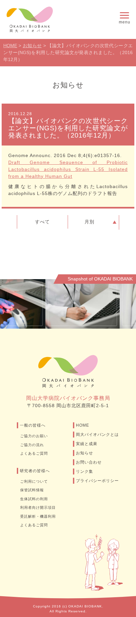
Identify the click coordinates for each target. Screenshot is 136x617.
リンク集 (84, 471)
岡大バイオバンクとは (97, 434)
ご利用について (34, 481)
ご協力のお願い (34, 436)
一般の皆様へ (33, 425)
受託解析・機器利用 (38, 516)
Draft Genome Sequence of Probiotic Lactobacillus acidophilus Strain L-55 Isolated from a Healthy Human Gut (68, 169)
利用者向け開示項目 (38, 507)
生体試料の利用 (34, 499)
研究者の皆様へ (35, 471)
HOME (82, 425)
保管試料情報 (32, 490)
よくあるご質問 (34, 453)
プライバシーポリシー (97, 480)
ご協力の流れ (32, 445)
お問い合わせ (89, 462)
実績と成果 (86, 443)
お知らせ (84, 453)
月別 (89, 221)
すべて (42, 221)
